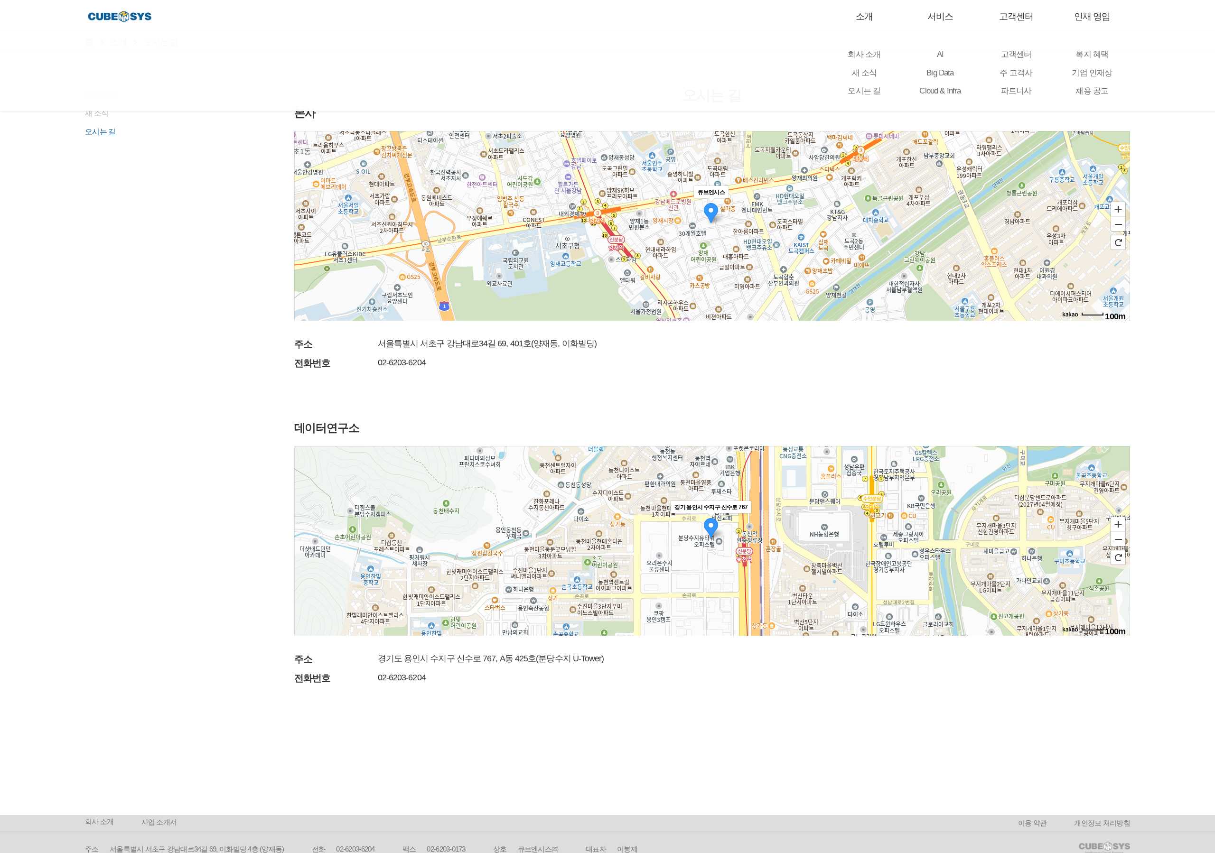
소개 (864, 16)
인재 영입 (1092, 16)
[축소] (1118, 224)
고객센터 (1016, 16)
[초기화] (1118, 242)
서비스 (940, 16)
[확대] (1118, 208)
